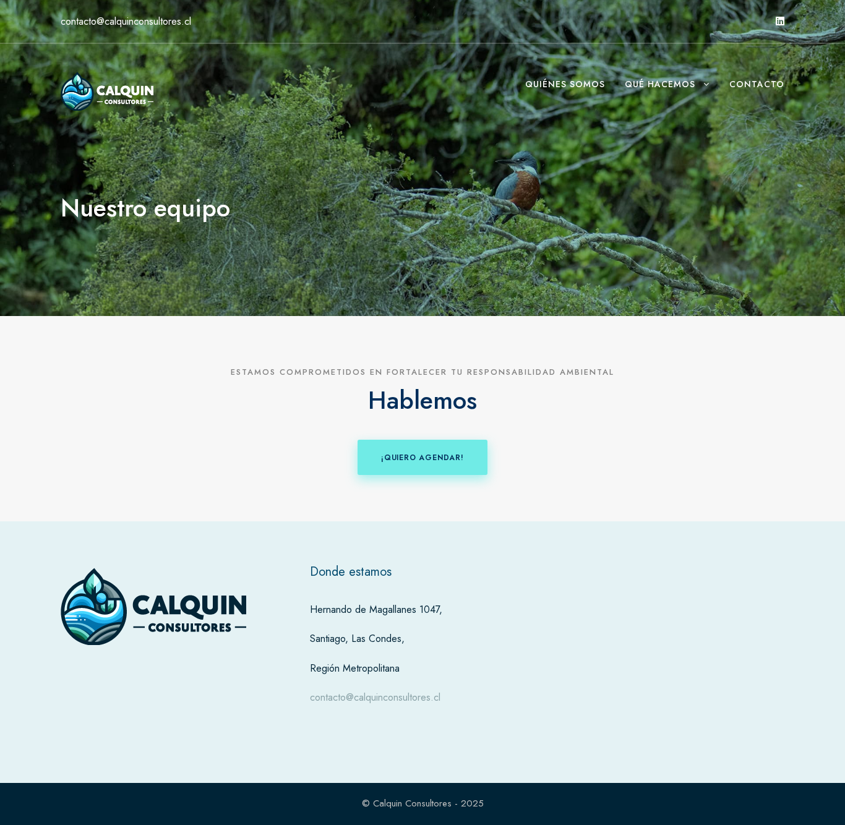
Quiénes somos (565, 84)
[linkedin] (780, 21)
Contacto (756, 84)
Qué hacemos (660, 84)
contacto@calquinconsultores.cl (375, 697)
